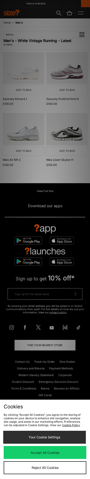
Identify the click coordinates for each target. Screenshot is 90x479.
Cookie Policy (71, 425)
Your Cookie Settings (44, 437)
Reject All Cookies (45, 468)
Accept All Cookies (45, 453)
